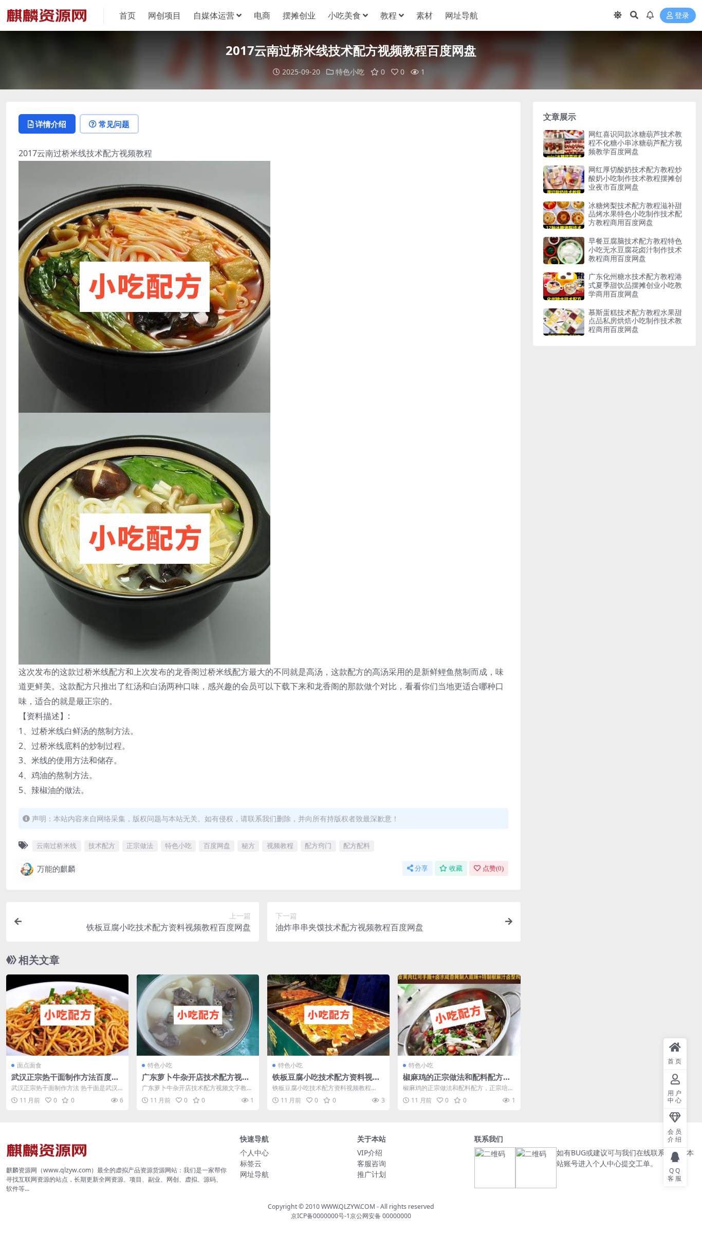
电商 (262, 15)
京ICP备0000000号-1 (320, 1215)
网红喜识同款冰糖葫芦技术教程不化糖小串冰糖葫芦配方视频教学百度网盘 (635, 142)
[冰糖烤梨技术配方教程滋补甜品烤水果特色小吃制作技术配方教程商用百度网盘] (563, 215)
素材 (424, 15)
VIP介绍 (369, 1152)
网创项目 (164, 15)
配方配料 (356, 845)
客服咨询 (371, 1163)
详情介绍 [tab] (50, 124)
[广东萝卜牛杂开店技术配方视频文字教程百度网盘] (198, 1015)
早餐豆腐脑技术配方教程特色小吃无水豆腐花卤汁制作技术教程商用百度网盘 (635, 249)
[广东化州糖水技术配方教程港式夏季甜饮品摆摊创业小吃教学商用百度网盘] (563, 286)
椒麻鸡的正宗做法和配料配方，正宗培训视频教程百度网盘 (457, 1081)
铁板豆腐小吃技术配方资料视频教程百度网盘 (326, 1081)
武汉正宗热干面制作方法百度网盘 (65, 1081)
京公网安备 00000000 (380, 1215)
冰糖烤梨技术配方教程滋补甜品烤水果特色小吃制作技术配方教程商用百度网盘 (635, 214)
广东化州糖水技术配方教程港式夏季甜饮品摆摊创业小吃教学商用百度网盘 (635, 285)
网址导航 (461, 15)
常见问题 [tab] (114, 124)
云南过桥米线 (56, 845)
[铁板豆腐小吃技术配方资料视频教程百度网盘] (328, 1015)
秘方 (248, 845)
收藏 (456, 868)
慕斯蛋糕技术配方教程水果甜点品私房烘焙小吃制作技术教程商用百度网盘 (635, 321)
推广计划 (371, 1174)
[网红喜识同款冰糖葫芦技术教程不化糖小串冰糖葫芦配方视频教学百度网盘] (563, 143)
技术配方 (101, 845)
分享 (421, 868)
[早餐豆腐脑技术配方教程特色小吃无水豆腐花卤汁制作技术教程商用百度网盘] (563, 250)
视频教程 (280, 845)
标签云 (251, 1163)
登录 (682, 16)
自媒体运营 (213, 15)
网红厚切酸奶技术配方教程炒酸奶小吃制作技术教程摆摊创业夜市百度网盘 (635, 178)
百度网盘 (217, 845)
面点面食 (29, 1065)
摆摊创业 (299, 15)
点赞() (493, 868)
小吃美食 (344, 15)
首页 (127, 15)
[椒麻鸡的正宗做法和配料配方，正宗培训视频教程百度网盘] (459, 1015)
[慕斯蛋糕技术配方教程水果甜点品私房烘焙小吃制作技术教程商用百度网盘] (563, 322)
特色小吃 (350, 72)
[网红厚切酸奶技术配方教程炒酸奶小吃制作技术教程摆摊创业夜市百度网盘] (563, 179)
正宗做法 (139, 845)
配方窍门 (318, 845)
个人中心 (254, 1152)
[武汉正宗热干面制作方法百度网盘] (67, 1015)
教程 (388, 15)
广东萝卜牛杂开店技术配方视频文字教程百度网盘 (196, 1081)
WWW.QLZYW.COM (348, 1206)
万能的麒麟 (56, 868)
